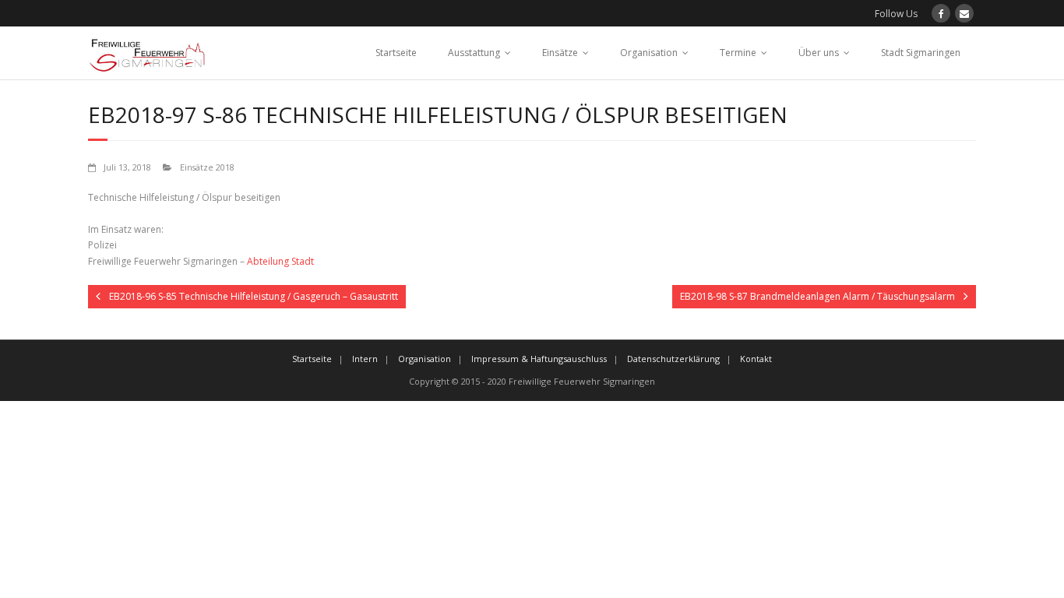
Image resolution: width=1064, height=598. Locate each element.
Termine (738, 52)
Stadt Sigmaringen (920, 52)
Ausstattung (474, 52)
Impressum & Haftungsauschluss (539, 358)
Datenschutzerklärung (673, 358)
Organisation (649, 52)
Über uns (818, 52)
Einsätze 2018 (207, 167)
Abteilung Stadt (280, 261)
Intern (365, 358)
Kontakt (756, 358)
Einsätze (560, 52)
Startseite (396, 52)
